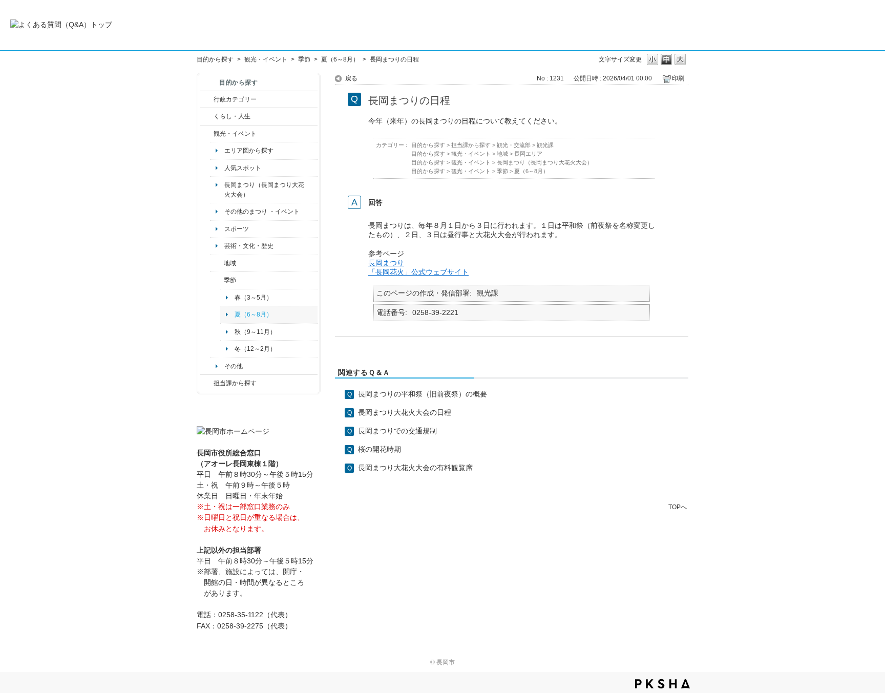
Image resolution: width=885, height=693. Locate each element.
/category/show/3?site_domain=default (206, 99)
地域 (230, 263)
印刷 (678, 78)
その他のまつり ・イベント (262, 211)
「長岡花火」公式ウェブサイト (418, 272)
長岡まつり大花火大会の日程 (404, 412)
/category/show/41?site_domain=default (217, 263)
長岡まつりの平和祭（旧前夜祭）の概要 (422, 394)
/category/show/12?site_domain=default (206, 116)
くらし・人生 (232, 116)
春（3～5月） (253, 297)
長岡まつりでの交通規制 (397, 431)
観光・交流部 (514, 145)
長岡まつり (386, 263)
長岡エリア (528, 154)
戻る (351, 78)
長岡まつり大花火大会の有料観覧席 (415, 468)
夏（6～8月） (340, 59)
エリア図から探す (248, 150)
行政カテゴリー (235, 99)
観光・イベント (265, 59)
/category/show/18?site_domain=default (206, 133)
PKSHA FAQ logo (662, 683)
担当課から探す (235, 383)
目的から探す (215, 59)
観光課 (545, 145)
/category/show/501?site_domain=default (217, 280)
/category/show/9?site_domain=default (206, 383)
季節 (304, 59)
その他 (233, 366)
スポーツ (236, 229)
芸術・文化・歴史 (248, 245)
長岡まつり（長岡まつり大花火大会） (264, 189)
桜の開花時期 (379, 449)
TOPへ (677, 506)
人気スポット (242, 168)
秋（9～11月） (255, 331)
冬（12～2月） (255, 348)
